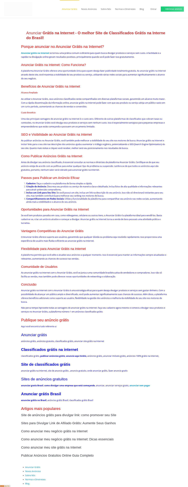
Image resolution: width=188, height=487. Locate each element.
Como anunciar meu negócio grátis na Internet (54, 431)
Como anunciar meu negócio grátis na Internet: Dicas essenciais (67, 439)
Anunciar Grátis (69, 9)
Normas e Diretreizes (125, 9)
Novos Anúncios (89, 9)
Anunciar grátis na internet (35, 53)
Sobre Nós (106, 9)
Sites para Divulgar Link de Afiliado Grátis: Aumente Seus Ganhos (68, 423)
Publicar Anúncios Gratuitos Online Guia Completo (57, 455)
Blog (142, 9)
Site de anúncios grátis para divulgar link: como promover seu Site (68, 415)
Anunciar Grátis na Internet (40, 65)
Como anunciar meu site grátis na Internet (51, 447)
